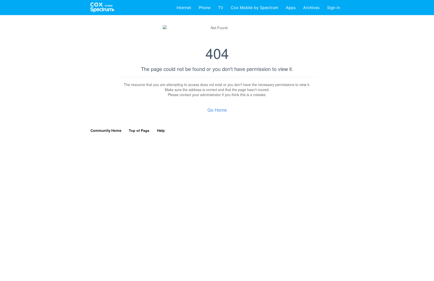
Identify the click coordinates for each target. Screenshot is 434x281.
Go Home (217, 109)
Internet (184, 7)
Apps (291, 7)
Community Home (105, 130)
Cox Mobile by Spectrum (254, 7)
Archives (311, 7)
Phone (204, 7)
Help (161, 130)
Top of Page (139, 131)
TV (220, 7)
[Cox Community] (102, 7)
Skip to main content (20, 4)
